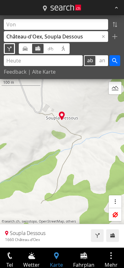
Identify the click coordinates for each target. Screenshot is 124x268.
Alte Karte (44, 71)
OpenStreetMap (51, 221)
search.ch (12, 221)
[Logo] (66, 7)
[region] (62, 131)
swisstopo (29, 221)
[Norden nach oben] (115, 103)
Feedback (15, 71)
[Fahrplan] (112, 235)
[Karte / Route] (45, 8)
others (71, 221)
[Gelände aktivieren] (115, 88)
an (102, 60)
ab (90, 60)
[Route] (97, 235)
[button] (62, 115)
